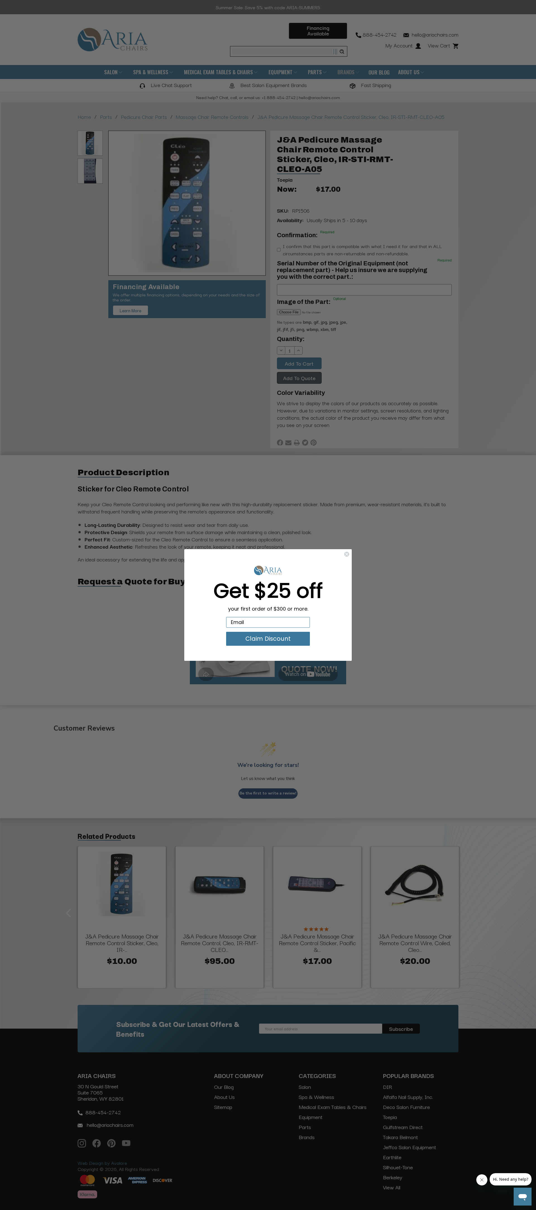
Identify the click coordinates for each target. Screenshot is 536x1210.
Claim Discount (268, 639)
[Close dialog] (347, 554)
